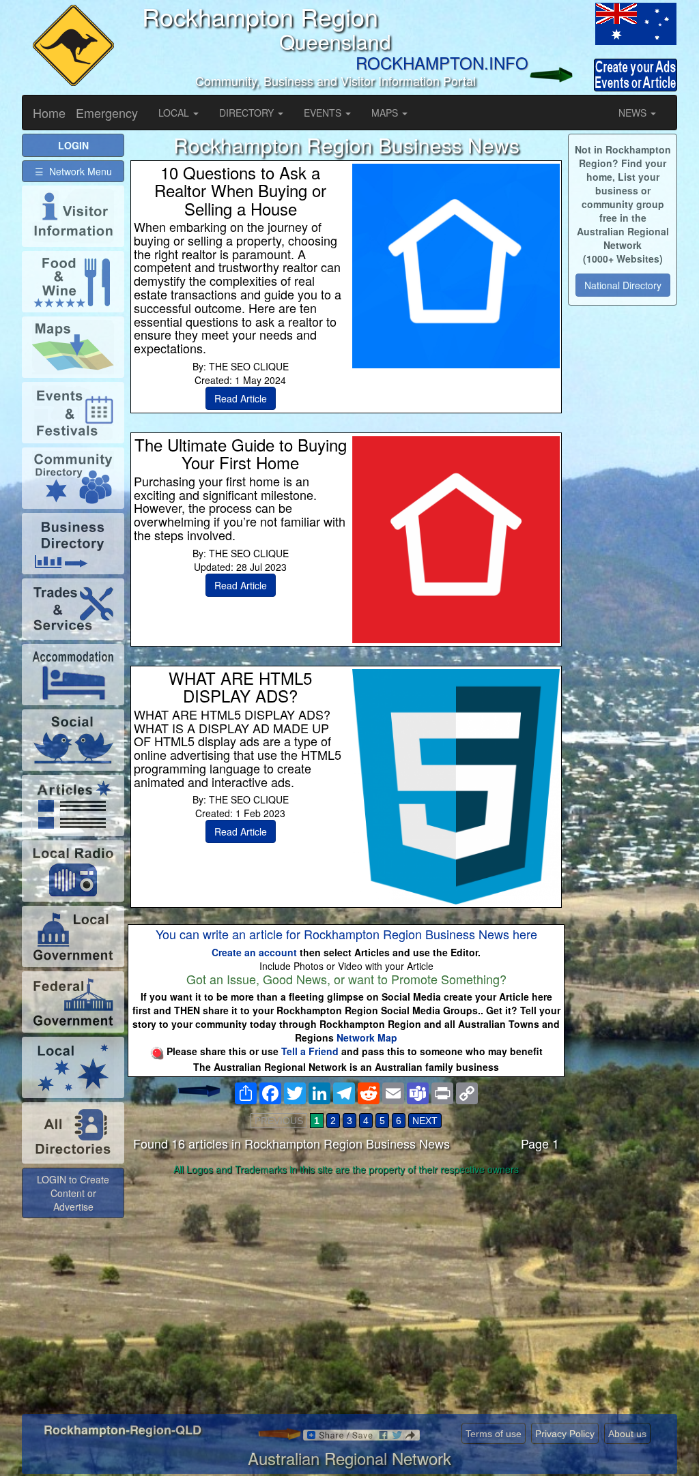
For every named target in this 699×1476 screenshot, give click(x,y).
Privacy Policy (565, 1433)
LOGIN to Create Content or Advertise (73, 1192)
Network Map (367, 1037)
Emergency (107, 112)
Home (49, 112)
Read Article (240, 398)
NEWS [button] (633, 112)
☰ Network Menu (73, 171)
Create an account (254, 952)
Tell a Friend (310, 1051)
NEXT (425, 1120)
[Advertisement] (346, 1287)
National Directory (622, 285)
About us (627, 1433)
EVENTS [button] (324, 112)
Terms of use (494, 1433)
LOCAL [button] (175, 112)
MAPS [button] (386, 112)
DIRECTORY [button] (247, 112)
